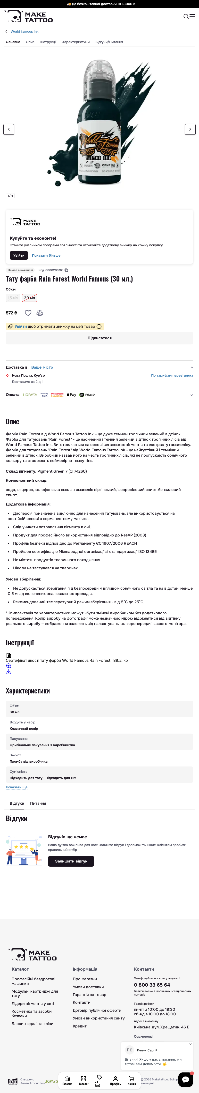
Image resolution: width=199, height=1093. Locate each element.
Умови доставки (88, 987)
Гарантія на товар (89, 995)
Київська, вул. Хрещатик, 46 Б (162, 1027)
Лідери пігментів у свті (33, 1004)
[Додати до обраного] (28, 313)
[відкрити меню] (192, 16)
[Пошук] (186, 16)
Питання (38, 803)
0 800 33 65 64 (152, 985)
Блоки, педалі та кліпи (32, 1024)
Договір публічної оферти (97, 1010)
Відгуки (17, 803)
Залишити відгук (71, 861)
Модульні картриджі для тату (35, 993)
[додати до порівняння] (39, 313)
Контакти (82, 1002)
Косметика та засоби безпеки (32, 1013)
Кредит (80, 1026)
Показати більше (46, 255)
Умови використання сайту (99, 1018)
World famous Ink (24, 31)
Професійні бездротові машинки (33, 981)
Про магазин (85, 979)
